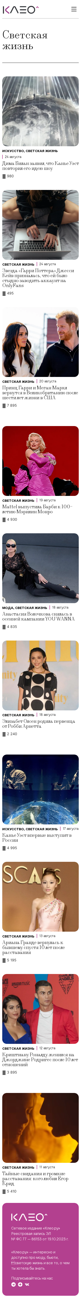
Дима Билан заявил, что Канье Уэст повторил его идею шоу (40, 165)
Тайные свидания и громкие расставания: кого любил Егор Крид (35, 1179)
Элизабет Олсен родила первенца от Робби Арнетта (38, 723)
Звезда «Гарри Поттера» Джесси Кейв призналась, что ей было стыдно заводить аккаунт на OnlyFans (38, 278)
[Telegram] (13, 1284)
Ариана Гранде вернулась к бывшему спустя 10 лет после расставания (33, 948)
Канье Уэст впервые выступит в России (37, 837)
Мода (7, 608)
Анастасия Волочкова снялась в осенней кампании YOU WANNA (38, 616)
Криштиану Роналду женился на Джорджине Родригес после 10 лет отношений (40, 1060)
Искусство (13, 151)
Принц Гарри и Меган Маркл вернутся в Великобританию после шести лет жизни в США (40, 393)
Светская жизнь (42, 151)
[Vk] (27, 1284)
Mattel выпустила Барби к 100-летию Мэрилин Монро (37, 509)
